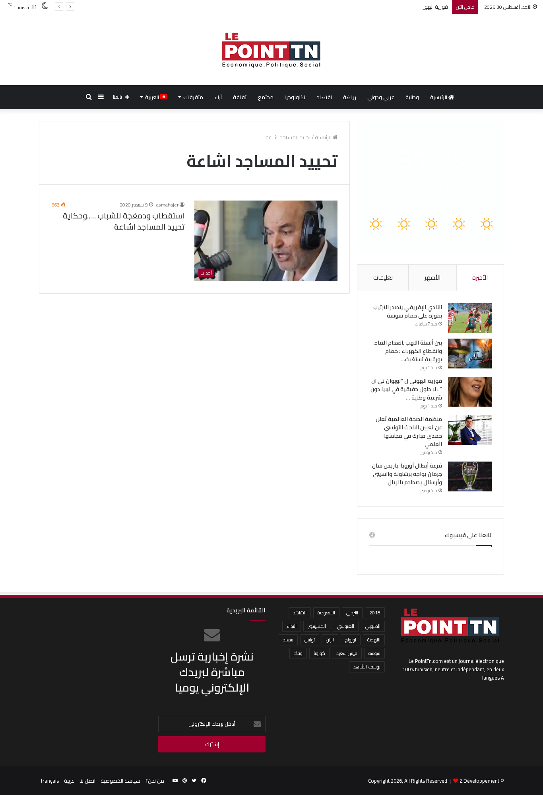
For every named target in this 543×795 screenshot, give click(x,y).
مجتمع (265, 97)
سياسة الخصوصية (120, 780)
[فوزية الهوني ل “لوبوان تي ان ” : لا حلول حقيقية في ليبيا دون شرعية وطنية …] (470, 392)
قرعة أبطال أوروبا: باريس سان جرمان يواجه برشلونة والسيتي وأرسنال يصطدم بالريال (407, 473)
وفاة (298, 653)
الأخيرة (480, 277)
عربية (69, 780)
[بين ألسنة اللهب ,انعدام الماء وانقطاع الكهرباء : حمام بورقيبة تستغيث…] (470, 353)
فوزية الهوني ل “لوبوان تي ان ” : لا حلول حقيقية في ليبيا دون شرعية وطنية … (365, 7)
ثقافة (240, 97)
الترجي (352, 612)
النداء (292, 626)
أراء (218, 97)
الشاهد (299, 612)
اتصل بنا (87, 780)
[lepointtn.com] (271, 49)
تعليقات (383, 277)
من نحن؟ (154, 780)
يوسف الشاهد (366, 666)
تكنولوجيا (295, 97)
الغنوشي (345, 626)
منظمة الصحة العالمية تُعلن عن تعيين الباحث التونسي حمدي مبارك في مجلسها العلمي (409, 431)
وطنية (412, 97)
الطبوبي (372, 626)
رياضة (349, 97)
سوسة (374, 653)
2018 (374, 612)
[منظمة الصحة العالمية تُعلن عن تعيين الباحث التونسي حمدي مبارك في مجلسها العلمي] (470, 430)
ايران (330, 639)
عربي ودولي (380, 97)
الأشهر (432, 277)
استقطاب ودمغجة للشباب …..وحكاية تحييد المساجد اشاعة (123, 221)
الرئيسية (439, 97)
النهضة (373, 639)
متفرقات (193, 97)
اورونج (350, 639)
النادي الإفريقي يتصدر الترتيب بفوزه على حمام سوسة (407, 311)
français (50, 780)
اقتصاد (324, 97)
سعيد (288, 639)
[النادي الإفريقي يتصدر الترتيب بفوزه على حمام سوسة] (470, 318)
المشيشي (317, 626)
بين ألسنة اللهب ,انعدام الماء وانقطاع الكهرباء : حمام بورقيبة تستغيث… (408, 350)
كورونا (319, 653)
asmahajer (167, 204)
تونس (309, 639)
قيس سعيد (346, 653)
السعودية (326, 612)
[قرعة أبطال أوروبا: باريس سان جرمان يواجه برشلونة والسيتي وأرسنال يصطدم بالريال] (470, 476)
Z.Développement (479, 780)
